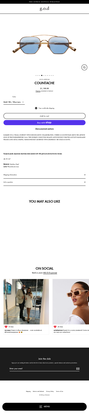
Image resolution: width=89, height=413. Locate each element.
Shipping (38, 91)
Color (14, 97)
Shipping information (10, 175)
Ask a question (8, 182)
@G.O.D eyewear (50, 273)
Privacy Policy (50, 391)
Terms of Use (59, 391)
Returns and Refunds (38, 391)
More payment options (44, 128)
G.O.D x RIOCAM (44, 79)
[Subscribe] (77, 368)
